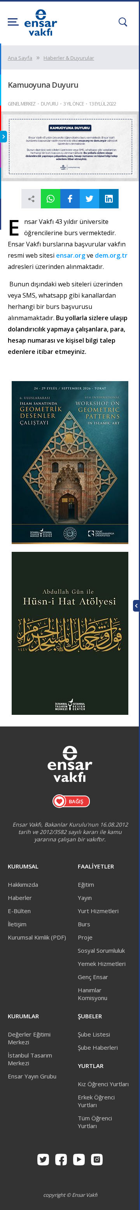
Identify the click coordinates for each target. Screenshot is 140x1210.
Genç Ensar (93, 977)
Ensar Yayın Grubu (32, 1076)
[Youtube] (79, 1159)
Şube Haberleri (98, 1047)
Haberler (20, 897)
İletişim (17, 924)
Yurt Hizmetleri (98, 911)
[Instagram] (97, 1159)
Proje (85, 937)
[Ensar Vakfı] (40, 33)
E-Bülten (19, 911)
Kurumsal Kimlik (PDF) (37, 937)
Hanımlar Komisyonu (92, 994)
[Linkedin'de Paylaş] (109, 198)
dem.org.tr (111, 255)
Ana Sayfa (20, 57)
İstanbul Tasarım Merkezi (30, 1059)
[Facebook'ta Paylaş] (70, 198)
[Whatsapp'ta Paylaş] (50, 198)
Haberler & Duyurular (69, 57)
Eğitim (86, 884)
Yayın (85, 897)
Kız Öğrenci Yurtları (103, 1084)
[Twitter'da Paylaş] (89, 198)
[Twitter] (43, 1159)
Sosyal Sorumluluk (101, 950)
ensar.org (71, 255)
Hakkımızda (23, 884)
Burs (84, 924)
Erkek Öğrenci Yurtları (96, 1101)
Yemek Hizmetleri (102, 963)
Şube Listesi (94, 1034)
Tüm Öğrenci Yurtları (95, 1122)
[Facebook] (61, 1159)
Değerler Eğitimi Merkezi (29, 1038)
